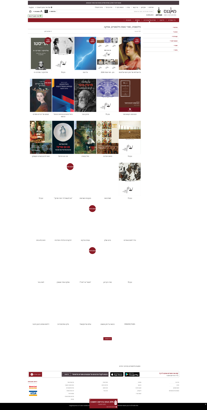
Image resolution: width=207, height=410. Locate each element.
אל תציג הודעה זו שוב (110, 406)
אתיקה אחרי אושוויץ (63, 282)
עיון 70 (130, 282)
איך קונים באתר (71, 382)
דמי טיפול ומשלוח (70, 390)
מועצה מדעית (138, 388)
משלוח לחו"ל (71, 393)
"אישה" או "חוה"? (85, 282)
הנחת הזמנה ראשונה (69, 385)
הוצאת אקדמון (176, 388)
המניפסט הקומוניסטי (130, 114)
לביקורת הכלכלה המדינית (63, 240)
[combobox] (105, 11)
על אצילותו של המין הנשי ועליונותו (130, 72)
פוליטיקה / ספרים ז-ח (41, 72)
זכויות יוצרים (105, 382)
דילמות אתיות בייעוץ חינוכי (40, 324)
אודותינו (150, 7)
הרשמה (67, 374)
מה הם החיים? (63, 156)
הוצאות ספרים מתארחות (174, 390)
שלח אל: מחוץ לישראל (43, 7)
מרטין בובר (85, 114)
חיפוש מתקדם (149, 15)
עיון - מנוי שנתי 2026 (107, 72)
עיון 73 (130, 198)
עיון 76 (63, 72)
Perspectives (129, 324)
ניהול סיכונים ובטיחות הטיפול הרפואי (63, 115)
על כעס (85, 72)
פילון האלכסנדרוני (63, 324)
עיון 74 (130, 156)
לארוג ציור (41, 282)
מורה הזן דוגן (107, 282)
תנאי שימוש (105, 388)
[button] (40, 31)
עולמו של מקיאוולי (85, 324)
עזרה (128, 7)
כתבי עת (177, 382)
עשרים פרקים (85, 240)
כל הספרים (171, 20)
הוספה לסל (129, 67)
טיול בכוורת (85, 156)
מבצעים (128, 20)
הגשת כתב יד (119, 7)
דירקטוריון (139, 390)
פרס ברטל (109, 7)
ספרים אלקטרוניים (150, 20)
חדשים (162, 20)
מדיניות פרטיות (105, 385)
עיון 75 (107, 114)
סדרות (178, 385)
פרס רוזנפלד (99, 7)
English (31, 7)
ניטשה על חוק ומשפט (108, 324)
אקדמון (143, 7)
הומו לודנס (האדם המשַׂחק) (41, 156)
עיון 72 (41, 198)
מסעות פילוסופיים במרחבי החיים (129, 366)
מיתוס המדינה (107, 156)
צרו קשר (135, 7)
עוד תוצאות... (107, 339)
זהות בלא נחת (40, 240)
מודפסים (53, 11)
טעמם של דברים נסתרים (41, 114)
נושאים (137, 20)
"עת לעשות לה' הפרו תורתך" (63, 198)
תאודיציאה (107, 198)
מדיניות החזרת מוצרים (69, 396)
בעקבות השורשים (85, 198)
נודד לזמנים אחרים (130, 240)
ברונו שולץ (107, 240)
